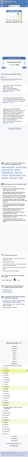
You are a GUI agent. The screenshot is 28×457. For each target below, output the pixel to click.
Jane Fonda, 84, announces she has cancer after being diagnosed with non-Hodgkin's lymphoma (14, 205)
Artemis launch (18, 172)
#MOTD (21, 178)
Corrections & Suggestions (18, 455)
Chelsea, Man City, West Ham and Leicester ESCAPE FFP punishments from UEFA (14, 193)
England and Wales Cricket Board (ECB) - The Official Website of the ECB (14, 216)
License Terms (8, 455)
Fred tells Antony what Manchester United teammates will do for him (13, 189)
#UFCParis (17, 170)
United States (21, 300)
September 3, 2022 (7, 91)
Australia (18, 302)
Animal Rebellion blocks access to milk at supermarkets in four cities (13, 212)
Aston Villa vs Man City (15, 175)
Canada (13, 302)
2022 (10, 260)
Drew (24, 175)
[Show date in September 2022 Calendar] (14, 17)
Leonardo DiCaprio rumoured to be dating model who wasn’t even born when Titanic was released (15, 200)
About (22, 453)
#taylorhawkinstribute (7, 172)
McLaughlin (5, 178)
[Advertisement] (14, 41)
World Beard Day (7, 290)
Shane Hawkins (13, 178)
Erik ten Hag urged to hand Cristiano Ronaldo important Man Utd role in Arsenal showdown (14, 196)
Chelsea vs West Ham (7, 170)
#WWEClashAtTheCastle (8, 167)
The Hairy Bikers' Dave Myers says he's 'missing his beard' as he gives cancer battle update (14, 220)
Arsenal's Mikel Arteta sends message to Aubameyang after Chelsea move (13, 209)
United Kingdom (7, 302)
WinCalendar (10, 2)
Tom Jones (5, 175)
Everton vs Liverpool (21, 167)
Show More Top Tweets (14, 128)
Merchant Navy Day (8, 292)
